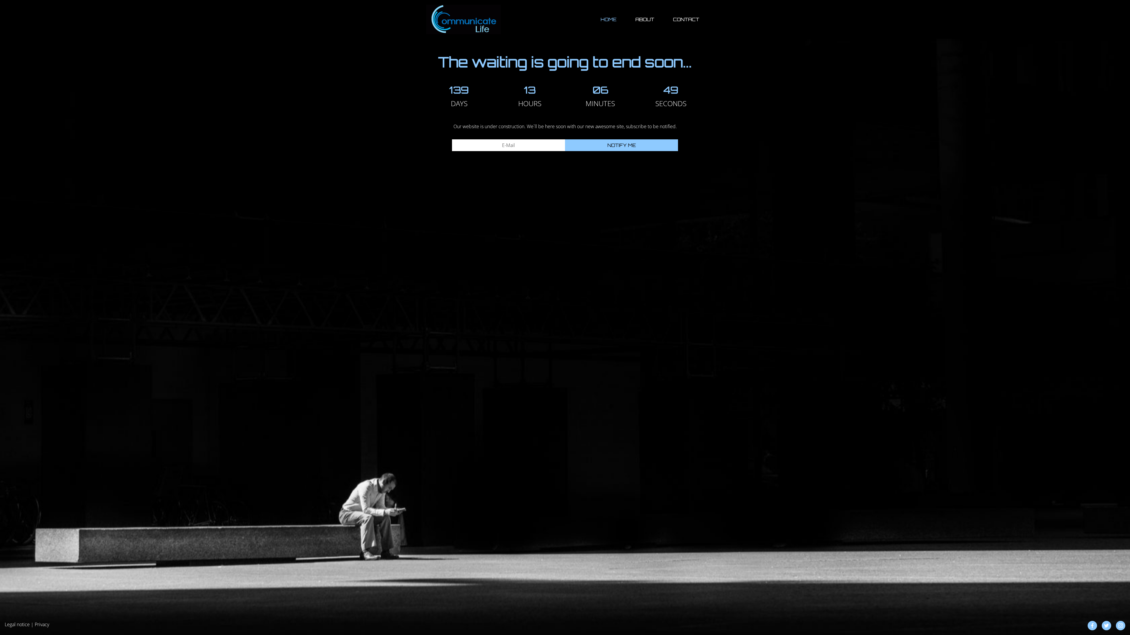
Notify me (621, 145)
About (644, 19)
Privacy (42, 624)
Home (608, 19)
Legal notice (17, 624)
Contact (686, 19)
